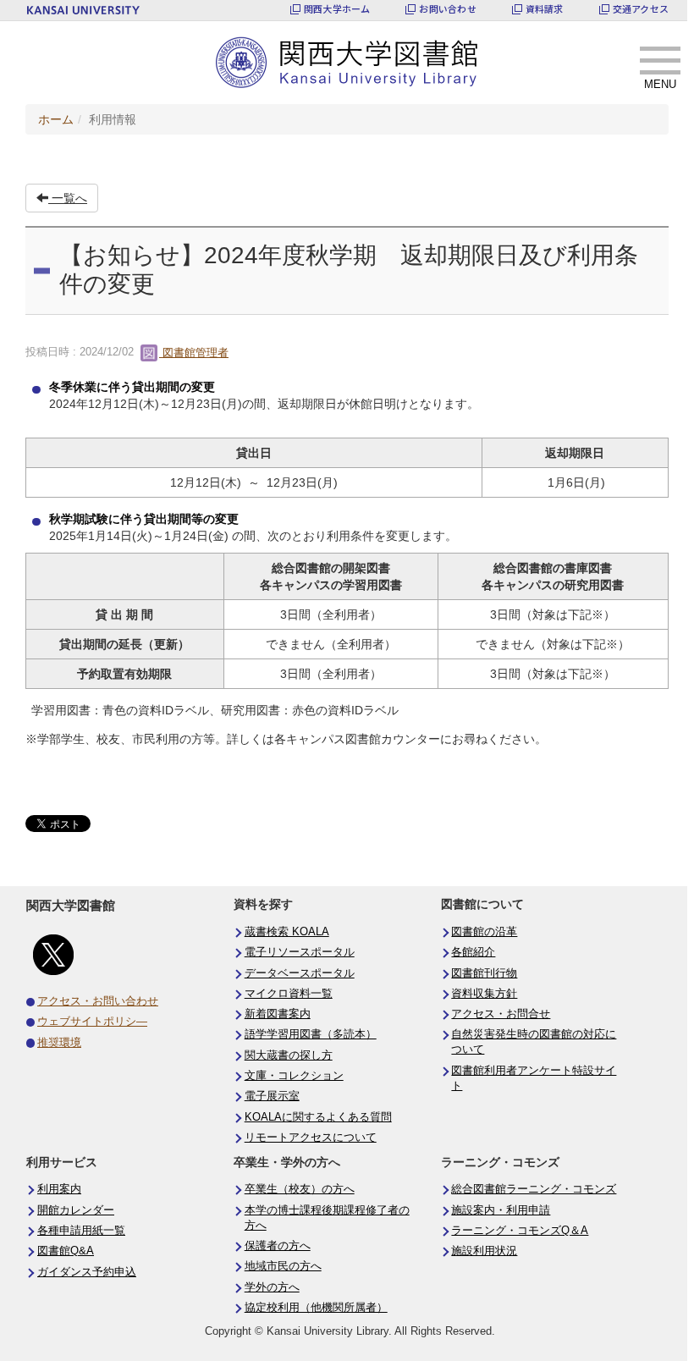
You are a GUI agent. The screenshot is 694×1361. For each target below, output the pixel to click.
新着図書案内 (278, 1014)
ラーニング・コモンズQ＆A (519, 1231)
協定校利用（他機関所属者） (316, 1308)
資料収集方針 (484, 994)
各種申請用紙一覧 (81, 1231)
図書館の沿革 (484, 932)
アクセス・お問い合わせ (97, 1001)
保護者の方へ (278, 1246)
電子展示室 (272, 1096)
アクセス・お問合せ (500, 1014)
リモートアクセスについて (311, 1137)
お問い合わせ (447, 9)
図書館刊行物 (484, 973)
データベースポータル (300, 973)
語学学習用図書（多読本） (311, 1034)
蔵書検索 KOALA (287, 932)
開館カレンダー (75, 1210)
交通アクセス (641, 9)
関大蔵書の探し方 (289, 1055)
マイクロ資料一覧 (289, 994)
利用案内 (59, 1189)
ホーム (56, 119)
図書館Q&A (65, 1251)
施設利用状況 (484, 1251)
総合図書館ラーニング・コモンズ (533, 1189)
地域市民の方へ (283, 1266)
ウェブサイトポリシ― (92, 1022)
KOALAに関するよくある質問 (318, 1117)
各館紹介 (473, 952)
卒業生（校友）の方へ (300, 1189)
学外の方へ (272, 1287)
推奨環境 (59, 1043)
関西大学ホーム (337, 9)
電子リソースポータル (300, 952)
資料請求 (545, 9)
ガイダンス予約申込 (86, 1272)
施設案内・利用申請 (500, 1210)
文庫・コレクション (294, 1076)
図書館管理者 (194, 352)
